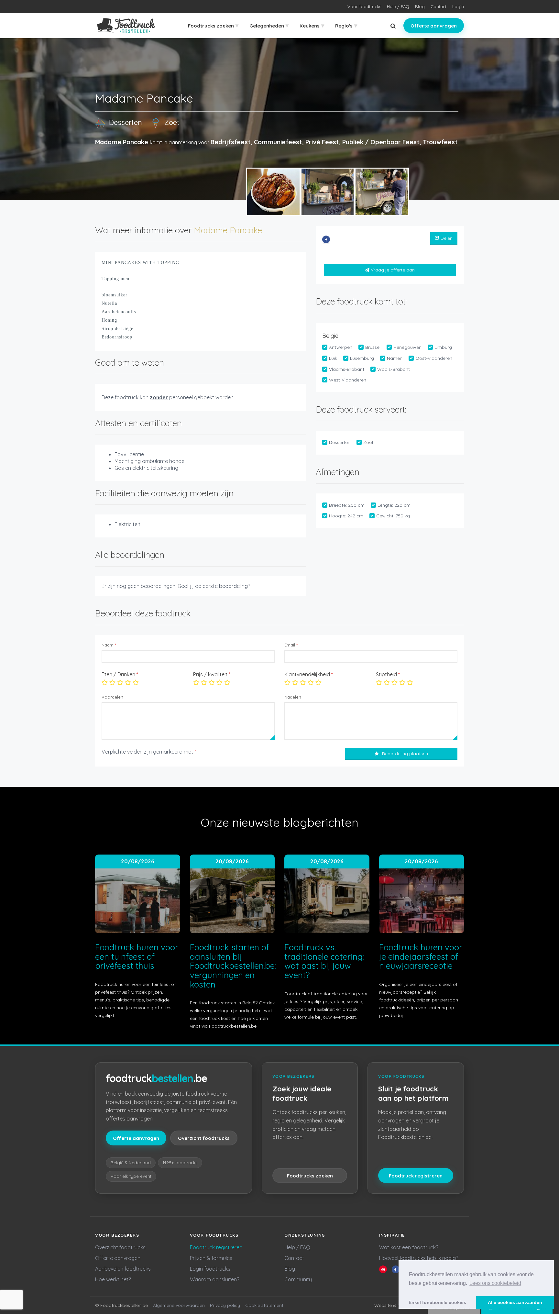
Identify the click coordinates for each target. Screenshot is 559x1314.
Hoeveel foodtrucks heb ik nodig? (418, 1258)
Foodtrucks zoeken (213, 25)
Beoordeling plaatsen (405, 753)
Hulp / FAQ (398, 6)
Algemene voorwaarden (179, 1305)
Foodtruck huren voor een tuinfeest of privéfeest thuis (136, 956)
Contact (438, 6)
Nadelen (292, 697)
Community (298, 1279)
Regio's (346, 25)
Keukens (312, 25)
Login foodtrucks (210, 1268)
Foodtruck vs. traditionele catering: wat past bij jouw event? (324, 961)
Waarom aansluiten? (214, 1279)
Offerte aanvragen (434, 26)
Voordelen (112, 697)
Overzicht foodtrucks (204, 1138)
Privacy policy (225, 1305)
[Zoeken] (393, 25)
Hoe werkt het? (113, 1279)
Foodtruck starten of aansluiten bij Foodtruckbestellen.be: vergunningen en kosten (233, 965)
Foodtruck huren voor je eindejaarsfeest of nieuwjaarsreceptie (420, 956)
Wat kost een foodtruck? (408, 1247)
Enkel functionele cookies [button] (437, 1302)
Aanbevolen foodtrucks (123, 1268)
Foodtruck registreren (416, 1176)
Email (291, 644)
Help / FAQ (297, 1247)
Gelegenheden (269, 25)
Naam (109, 644)
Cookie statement (264, 1305)
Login (458, 6)
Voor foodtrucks (364, 6)
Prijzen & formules (211, 1258)
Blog (420, 6)
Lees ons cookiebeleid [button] (495, 1283)
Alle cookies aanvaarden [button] (515, 1302)
